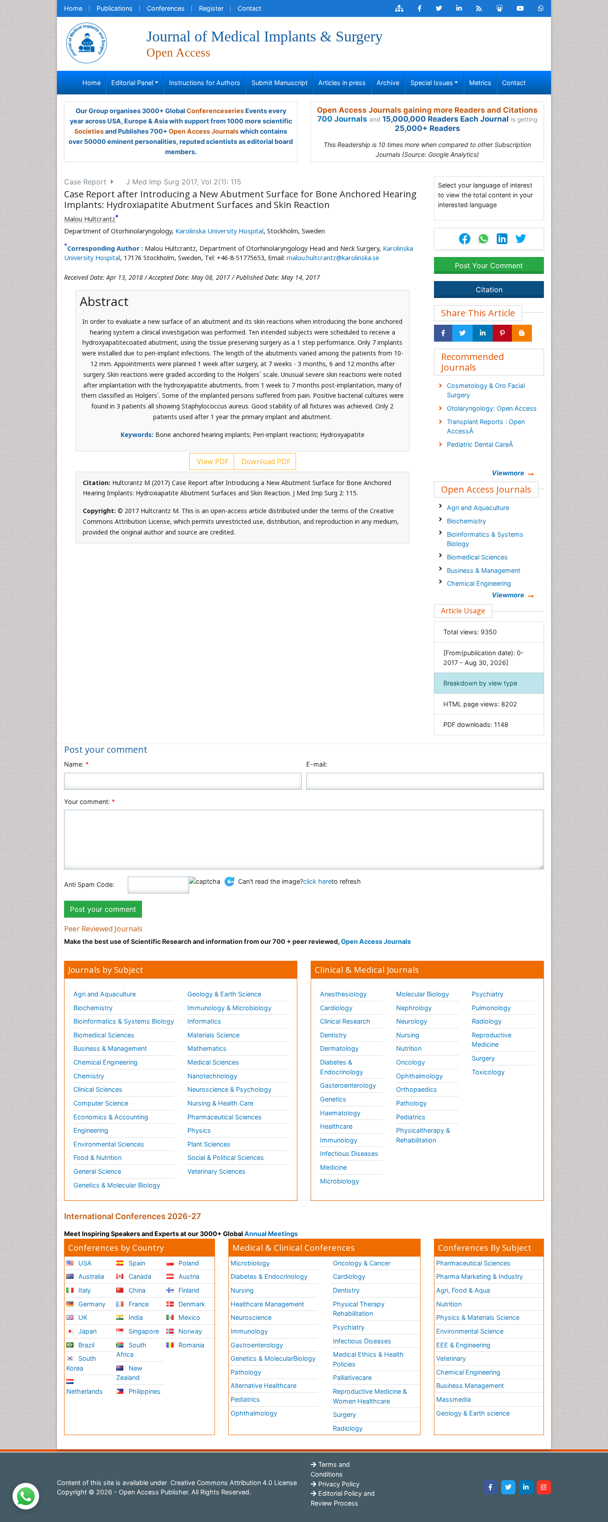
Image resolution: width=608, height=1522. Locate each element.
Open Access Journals (204, 131)
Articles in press (342, 82)
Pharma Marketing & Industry (479, 1276)
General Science (97, 1171)
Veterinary (451, 1358)
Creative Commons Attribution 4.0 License (233, 1482)
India (135, 1317)
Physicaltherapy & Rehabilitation (423, 1135)
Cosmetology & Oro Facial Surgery (486, 390)
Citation (489, 289)
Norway (189, 1331)
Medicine (333, 1167)
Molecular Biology (422, 994)
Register (211, 8)
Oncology (410, 1062)
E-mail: (316, 764)
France (138, 1304)
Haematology (340, 1113)
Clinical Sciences (97, 1089)
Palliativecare (352, 1377)
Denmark (191, 1304)
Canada (139, 1276)
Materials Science (213, 1035)
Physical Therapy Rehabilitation (359, 1309)
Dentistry (333, 1035)
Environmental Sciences (108, 1144)
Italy (84, 1290)
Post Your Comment (489, 265)
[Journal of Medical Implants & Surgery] (86, 42)
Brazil (85, 1345)
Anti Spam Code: (89, 884)
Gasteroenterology (348, 1085)
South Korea (81, 1363)
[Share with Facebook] (443, 333)
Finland (188, 1290)
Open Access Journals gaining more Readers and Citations (427, 110)
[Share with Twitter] (462, 333)
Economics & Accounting (110, 1117)
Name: (76, 764)
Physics (199, 1130)
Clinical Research (345, 1021)
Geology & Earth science (473, 1413)
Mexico (188, 1317)
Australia (90, 1276)
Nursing (407, 1035)
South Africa (131, 1350)
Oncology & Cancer (361, 1263)
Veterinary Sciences (216, 1171)
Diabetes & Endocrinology (341, 1067)
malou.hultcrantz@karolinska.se (333, 257)
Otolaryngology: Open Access (492, 408)
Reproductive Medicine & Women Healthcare (370, 1396)
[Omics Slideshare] (499, 8)
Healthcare (336, 1126)
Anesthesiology (343, 994)
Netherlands (84, 1391)
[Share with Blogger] (522, 333)
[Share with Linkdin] (483, 333)
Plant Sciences (209, 1144)
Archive (388, 82)
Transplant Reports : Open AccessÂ (486, 426)
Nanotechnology (212, 1076)
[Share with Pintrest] (502, 333)
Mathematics (207, 1048)
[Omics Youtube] (520, 8)
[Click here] (399, 8)
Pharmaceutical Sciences (224, 1117)
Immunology (338, 1140)
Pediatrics (411, 1117)
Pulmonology (491, 1008)
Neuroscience (251, 1317)
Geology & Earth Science (224, 994)
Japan (87, 1331)
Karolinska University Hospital (219, 231)
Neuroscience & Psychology (229, 1089)
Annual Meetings (271, 1233)
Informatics (204, 1021)
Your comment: (89, 801)
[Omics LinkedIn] (459, 8)
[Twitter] (508, 1487)
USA (84, 1263)
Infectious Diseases (349, 1153)
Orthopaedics (416, 1089)
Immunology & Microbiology (229, 1008)
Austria (188, 1276)
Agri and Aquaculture (478, 507)
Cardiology (336, 1008)
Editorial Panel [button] (132, 82)
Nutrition (409, 1048)
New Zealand (129, 1373)
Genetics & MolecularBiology (273, 1358)
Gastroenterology (257, 1345)
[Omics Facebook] (419, 8)
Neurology (411, 1021)
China (136, 1290)
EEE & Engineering (463, 1345)
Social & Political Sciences (225, 1157)
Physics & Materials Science (477, 1317)
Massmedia (453, 1399)
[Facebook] (490, 1487)
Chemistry (88, 1076)
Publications (115, 8)
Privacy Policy (338, 1484)
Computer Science (100, 1103)
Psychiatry (487, 994)
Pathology (411, 1103)
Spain (136, 1263)
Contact (249, 8)
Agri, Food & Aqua (463, 1290)
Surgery (483, 1058)
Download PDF (264, 461)
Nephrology (414, 1008)
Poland (188, 1263)
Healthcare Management (267, 1304)
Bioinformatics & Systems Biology (485, 539)
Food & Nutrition (97, 1157)
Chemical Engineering (479, 583)
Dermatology (339, 1048)
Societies (89, 131)
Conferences (166, 8)
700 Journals (342, 118)
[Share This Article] (483, 238)
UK (82, 1317)
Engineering (90, 1130)
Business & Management (483, 570)
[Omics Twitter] (439, 8)
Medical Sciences (213, 1062)
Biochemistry (466, 521)
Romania (190, 1345)
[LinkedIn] (526, 1487)
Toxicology (488, 1072)
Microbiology (339, 1181)
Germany (91, 1304)
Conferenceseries (215, 110)
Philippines (144, 1391)
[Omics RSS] (479, 8)
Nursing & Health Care (220, 1103)
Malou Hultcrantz (89, 219)
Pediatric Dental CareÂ (481, 444)
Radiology (487, 1021)
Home (73, 8)
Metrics (480, 82)
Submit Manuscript (279, 82)
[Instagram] (544, 1487)
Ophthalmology (419, 1076)
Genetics (333, 1099)
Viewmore (508, 473)
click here (317, 881)
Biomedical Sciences (477, 557)
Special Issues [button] (431, 82)
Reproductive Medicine (491, 1040)
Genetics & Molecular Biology (116, 1185)
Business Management (470, 1385)
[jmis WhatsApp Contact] (541, 8)
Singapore (143, 1331)
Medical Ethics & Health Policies (368, 1359)
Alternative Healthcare (263, 1385)
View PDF (211, 461)
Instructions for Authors (204, 82)
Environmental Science (469, 1331)
